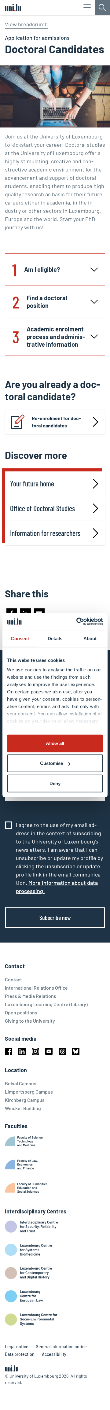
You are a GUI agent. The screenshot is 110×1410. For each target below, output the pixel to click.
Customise (51, 763)
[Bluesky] (75, 1051)
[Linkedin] (22, 1051)
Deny (55, 783)
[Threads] (62, 1051)
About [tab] (90, 638)
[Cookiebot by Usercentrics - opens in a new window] (77, 622)
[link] (55, 422)
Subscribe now (55, 917)
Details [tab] (55, 638)
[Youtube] (49, 1051)
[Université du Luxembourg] (13, 7)
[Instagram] (35, 1051)
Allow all (55, 743)
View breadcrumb (26, 24)
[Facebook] (8, 1051)
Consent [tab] (20, 638)
